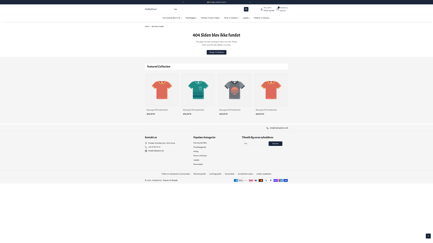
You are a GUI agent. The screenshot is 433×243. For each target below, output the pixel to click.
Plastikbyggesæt (199, 147)
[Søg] (246, 9)
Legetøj (196, 160)
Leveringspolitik (215, 174)
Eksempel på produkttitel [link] (157, 110)
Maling (195, 151)
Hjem (147, 26)
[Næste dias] (250, 2)
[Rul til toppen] (428, 236)
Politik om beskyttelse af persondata (176, 174)
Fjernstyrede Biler (200, 142)
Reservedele (198, 164)
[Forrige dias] (183, 2)
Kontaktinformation (245, 174)
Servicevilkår (229, 174)
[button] (282, 9)
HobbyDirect (157, 180)
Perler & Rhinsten (200, 155)
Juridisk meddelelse (264, 174)
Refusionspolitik (199, 174)
